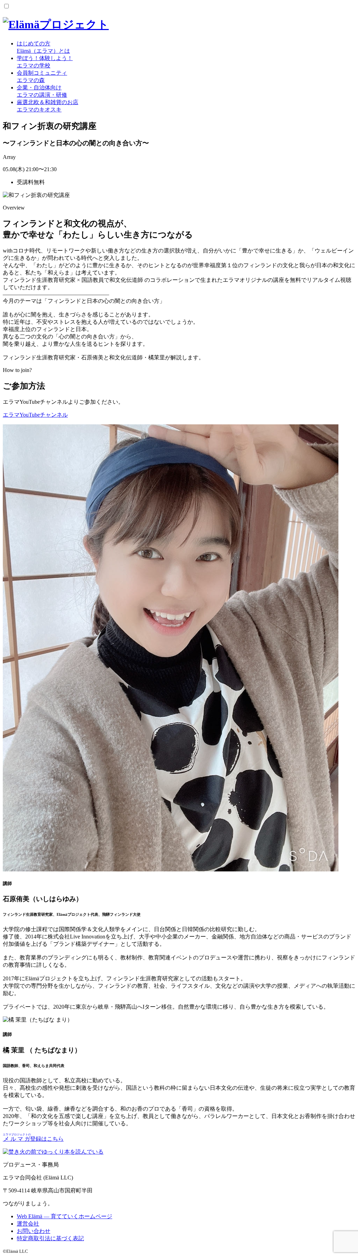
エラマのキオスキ (47, 105)
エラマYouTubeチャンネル (35, 415)
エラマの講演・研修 (42, 91)
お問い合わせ (33, 1231)
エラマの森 (42, 76)
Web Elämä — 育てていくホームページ (64, 1216)
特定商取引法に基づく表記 (50, 1238)
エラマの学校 (45, 61)
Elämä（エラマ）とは (43, 47)
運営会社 (28, 1224)
